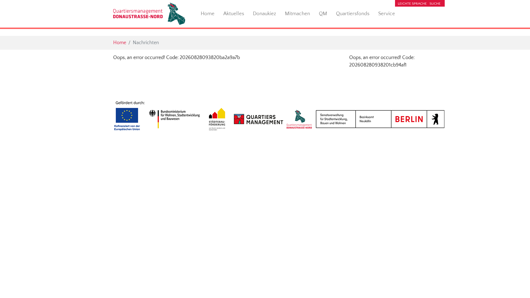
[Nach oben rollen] (517, 285)
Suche (435, 4)
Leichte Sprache (412, 4)
